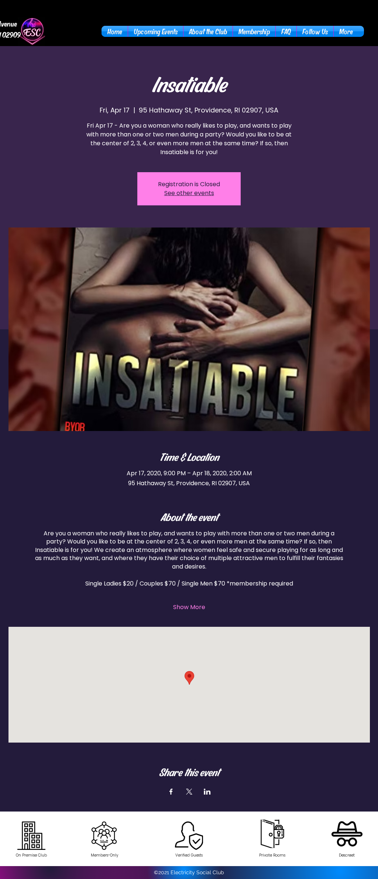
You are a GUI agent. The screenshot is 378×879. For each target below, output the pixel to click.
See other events (189, 193)
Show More (189, 607)
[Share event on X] (189, 792)
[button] (208, 31)
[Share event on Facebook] (171, 792)
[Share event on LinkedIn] (207, 792)
